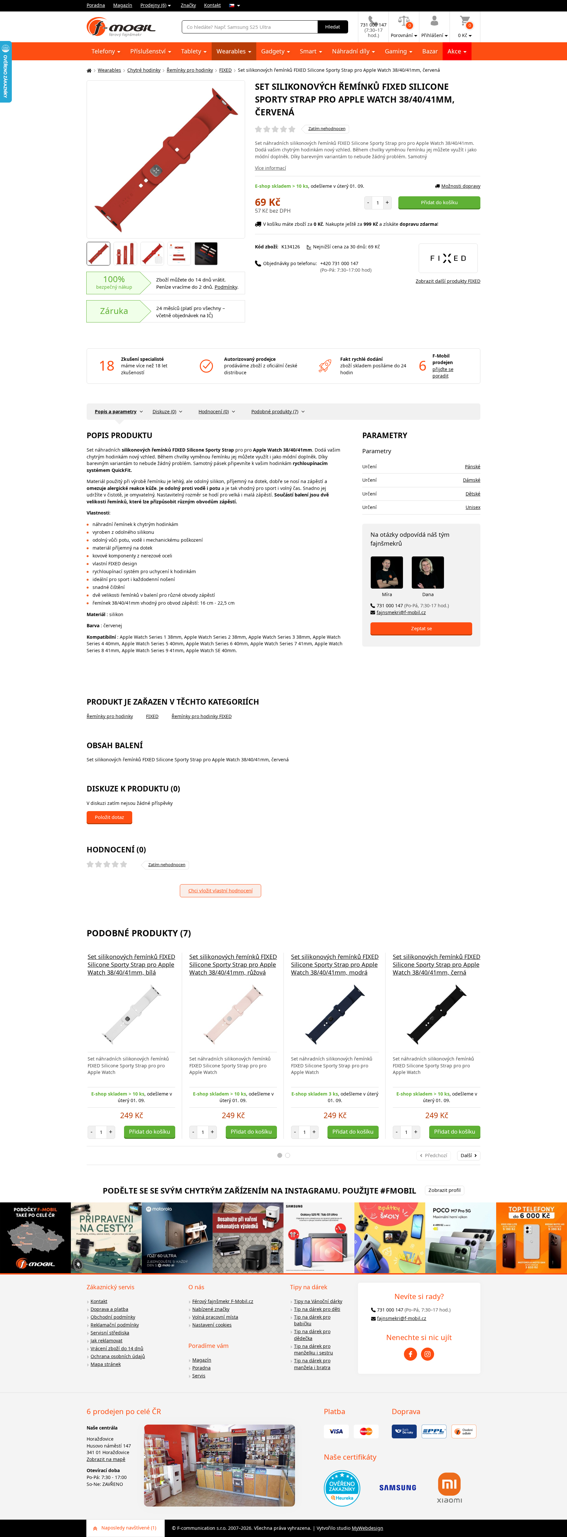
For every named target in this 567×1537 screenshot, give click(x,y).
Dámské (471, 480)
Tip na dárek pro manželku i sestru (313, 1349)
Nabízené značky (210, 1309)
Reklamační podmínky (115, 1325)
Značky (188, 5)
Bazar (430, 51)
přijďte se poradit (442, 372)
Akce (455, 51)
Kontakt (212, 5)
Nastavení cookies (212, 1325)
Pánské (472, 466)
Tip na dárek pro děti (317, 1309)
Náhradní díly (351, 51)
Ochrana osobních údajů (118, 1356)
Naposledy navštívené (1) (128, 1528)
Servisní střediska (110, 1333)
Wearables (232, 51)
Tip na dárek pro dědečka (312, 1334)
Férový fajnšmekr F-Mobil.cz (222, 1301)
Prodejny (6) (153, 5)
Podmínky (226, 286)
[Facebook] (410, 1354)
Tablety (192, 51)
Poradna (96, 5)
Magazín (122, 5)
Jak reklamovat (106, 1340)
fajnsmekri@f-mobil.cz (401, 612)
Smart (309, 51)
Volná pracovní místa (215, 1317)
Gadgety (273, 51)
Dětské (473, 494)
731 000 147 (413, 605)
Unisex (473, 507)
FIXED (225, 70)
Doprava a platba (109, 1309)
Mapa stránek (106, 1364)
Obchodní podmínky (113, 1317)
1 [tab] (279, 1155)
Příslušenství (148, 51)
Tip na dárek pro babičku (312, 1320)
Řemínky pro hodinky (190, 70)
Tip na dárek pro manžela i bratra (312, 1364)
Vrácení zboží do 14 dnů (117, 1348)
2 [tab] (287, 1155)
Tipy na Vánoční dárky (318, 1301)
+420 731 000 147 (345, 266)
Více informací (270, 168)
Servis (198, 1375)
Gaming (397, 51)
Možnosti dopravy (460, 186)
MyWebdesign (367, 1528)
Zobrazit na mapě (106, 1459)
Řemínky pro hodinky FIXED (202, 716)
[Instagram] (427, 1354)
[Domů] (88, 70)
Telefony (104, 51)
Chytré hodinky (143, 70)
